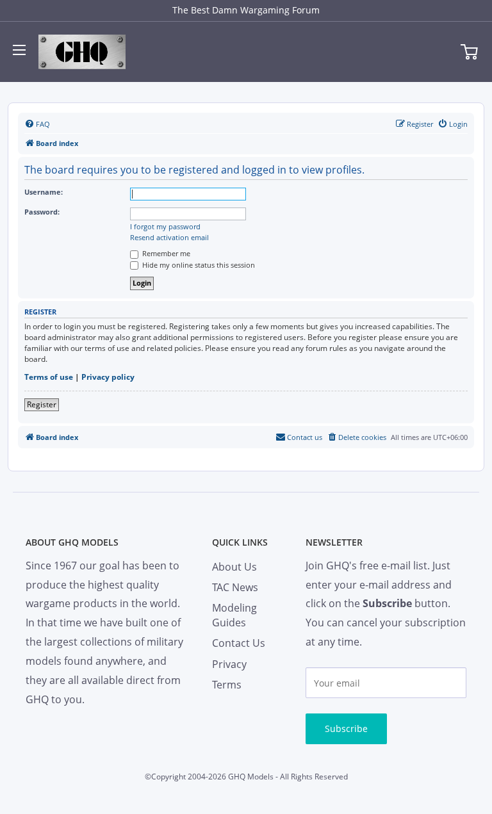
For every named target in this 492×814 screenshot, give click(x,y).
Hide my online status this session (197, 265)
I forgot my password (165, 226)
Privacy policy (108, 377)
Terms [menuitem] (227, 685)
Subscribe (346, 728)
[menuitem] (37, 124)
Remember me (165, 253)
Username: (43, 192)
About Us (234, 567)
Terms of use (48, 377)
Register (41, 404)
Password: (42, 211)
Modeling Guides (234, 615)
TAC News (235, 587)
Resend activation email (169, 237)
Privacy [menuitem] (229, 664)
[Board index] (82, 52)
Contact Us (238, 643)
